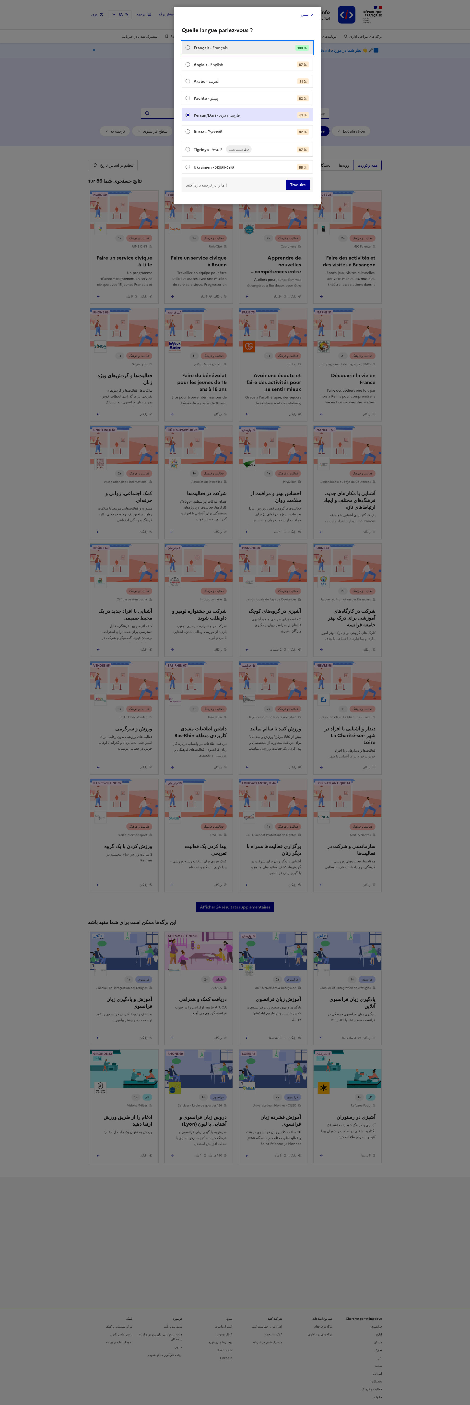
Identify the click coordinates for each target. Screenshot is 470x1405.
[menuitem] (247, 47)
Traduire (298, 185)
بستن (304, 14)
